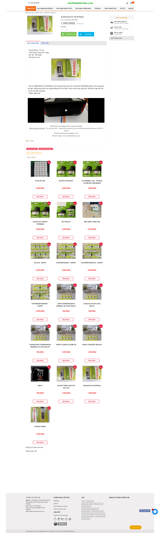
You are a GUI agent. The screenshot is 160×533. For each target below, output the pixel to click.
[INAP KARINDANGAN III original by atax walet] (66, 292)
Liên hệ (56, 503)
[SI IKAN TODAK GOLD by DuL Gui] (66, 373)
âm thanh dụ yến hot (100, 513)
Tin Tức (122, 8)
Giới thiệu (56, 501)
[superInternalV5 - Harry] (92, 251)
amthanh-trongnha (46, 149)
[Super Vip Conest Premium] (40, 210)
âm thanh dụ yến (85, 511)
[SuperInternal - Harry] (66, 251)
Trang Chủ (31, 8)
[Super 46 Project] (66, 169)
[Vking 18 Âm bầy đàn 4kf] (92, 332)
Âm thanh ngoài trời (64, 8)
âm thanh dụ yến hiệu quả (88, 513)
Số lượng (63, 26)
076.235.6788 (135, 527)
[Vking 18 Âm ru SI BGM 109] (66, 332)
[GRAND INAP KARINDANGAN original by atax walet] (40, 332)
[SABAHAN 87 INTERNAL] (92, 373)
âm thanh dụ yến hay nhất (97, 511)
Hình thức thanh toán (60, 509)
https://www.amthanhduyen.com (35, 511)
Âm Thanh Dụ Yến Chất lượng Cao (65, 531)
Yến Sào (98, 8)
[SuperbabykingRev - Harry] (40, 292)
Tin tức (83, 501)
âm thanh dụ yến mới (100, 516)
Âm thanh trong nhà (83, 8)
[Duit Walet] (66, 210)
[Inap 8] (40, 373)
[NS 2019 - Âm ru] (40, 251)
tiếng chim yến (90, 501)
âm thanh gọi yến (86, 518)
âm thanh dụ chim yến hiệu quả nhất (90, 508)
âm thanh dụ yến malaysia (88, 516)
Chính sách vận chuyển (60, 506)
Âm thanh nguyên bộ (45, 8)
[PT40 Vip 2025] (40, 169)
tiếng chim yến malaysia (87, 503)
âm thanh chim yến (86, 506)
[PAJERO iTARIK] (40, 414)
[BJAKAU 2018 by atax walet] (92, 292)
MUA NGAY (40, 197)
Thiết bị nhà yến (110, 8)
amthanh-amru (32, 149)
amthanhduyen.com (43, 531)
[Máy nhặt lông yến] (92, 210)
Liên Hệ (130, 8)
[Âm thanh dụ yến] (80, 3)
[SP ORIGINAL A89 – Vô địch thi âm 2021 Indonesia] (92, 169)
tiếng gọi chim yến (99, 503)
